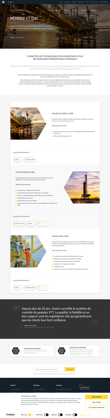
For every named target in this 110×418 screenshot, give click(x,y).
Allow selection (96, 402)
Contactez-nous (81, 2)
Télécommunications (62, 392)
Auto (13, 2)
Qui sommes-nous (15, 389)
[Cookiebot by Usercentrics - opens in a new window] (10, 415)
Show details (84, 415)
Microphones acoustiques (41, 392)
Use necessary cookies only (96, 407)
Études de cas (67, 2)
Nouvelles (74, 2)
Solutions (57, 10)
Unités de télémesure (39, 389)
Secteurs (66, 10)
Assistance (84, 10)
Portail (87, 2)
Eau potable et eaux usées (64, 389)
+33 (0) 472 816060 (94, 2)
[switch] (46, 415)
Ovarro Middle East (104, 2)
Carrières (61, 2)
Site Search (94, 10)
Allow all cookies (96, 397)
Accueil (49, 10)
